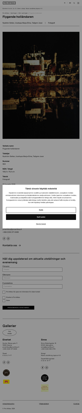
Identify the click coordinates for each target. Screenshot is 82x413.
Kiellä (41, 210)
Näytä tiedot (41, 224)
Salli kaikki (41, 217)
